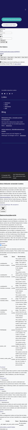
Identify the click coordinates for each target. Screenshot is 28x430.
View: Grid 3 (17, 57)
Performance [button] (3, 378)
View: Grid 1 (3, 57)
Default (2, 53)
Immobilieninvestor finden (9, 25)
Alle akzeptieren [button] (15, 204)
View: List (10, 59)
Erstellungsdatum (10, 51)
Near (1, 34)
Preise (6, 104)
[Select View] (1, 55)
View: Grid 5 (3, 59)
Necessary (4, 245)
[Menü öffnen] (25, 10)
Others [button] (1, 411)
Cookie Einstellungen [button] (5, 204)
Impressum (7, 102)
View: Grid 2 (10, 57)
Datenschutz (8, 106)
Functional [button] (2, 367)
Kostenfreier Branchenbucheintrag (11, 19)
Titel (1, 51)
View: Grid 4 (24, 57)
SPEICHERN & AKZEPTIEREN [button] (7, 427)
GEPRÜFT (3, 42)
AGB (6, 108)
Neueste (4, 51)
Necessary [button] (2, 243)
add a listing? (18, 64)
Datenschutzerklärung (5, 197)
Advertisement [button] (3, 400)
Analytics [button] (2, 389)
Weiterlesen (9, 125)
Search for (2, 29)
